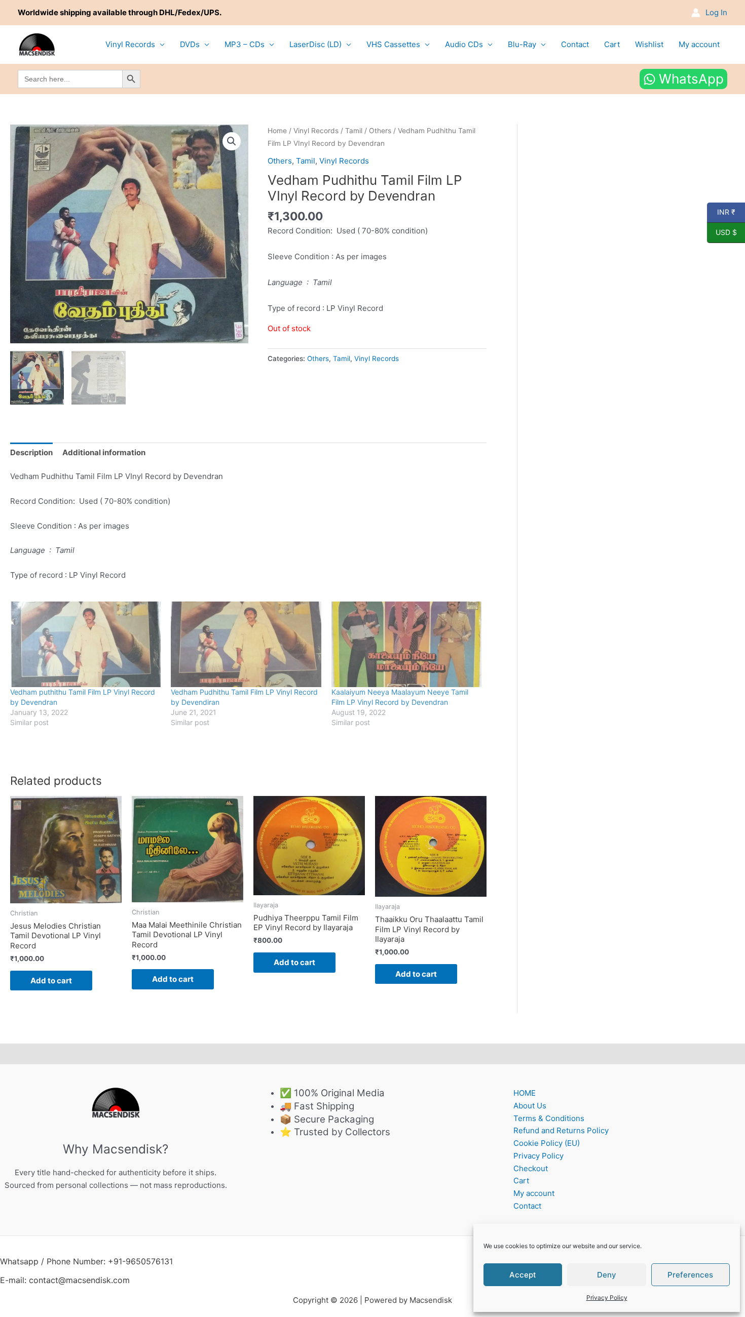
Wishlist (649, 44)
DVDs (190, 44)
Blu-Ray (522, 44)
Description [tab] (31, 452)
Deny (606, 1275)
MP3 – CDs (245, 44)
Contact (575, 44)
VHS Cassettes (393, 44)
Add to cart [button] (51, 980)
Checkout (530, 1168)
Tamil (353, 131)
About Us (529, 1105)
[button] (231, 141)
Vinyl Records (130, 44)
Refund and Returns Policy (561, 1130)
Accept (522, 1275)
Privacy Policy (606, 1297)
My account (699, 44)
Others (380, 131)
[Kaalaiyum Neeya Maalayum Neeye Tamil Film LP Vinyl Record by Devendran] (406, 645)
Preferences (690, 1275)
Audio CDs (464, 44)
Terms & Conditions (548, 1118)
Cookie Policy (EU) (546, 1143)
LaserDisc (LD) (315, 44)
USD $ (722, 232)
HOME (524, 1093)
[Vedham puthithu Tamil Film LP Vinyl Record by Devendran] (85, 645)
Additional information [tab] (103, 452)
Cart (612, 44)
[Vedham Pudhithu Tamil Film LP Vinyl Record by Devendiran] (246, 645)
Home (277, 131)
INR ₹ (721, 212)
